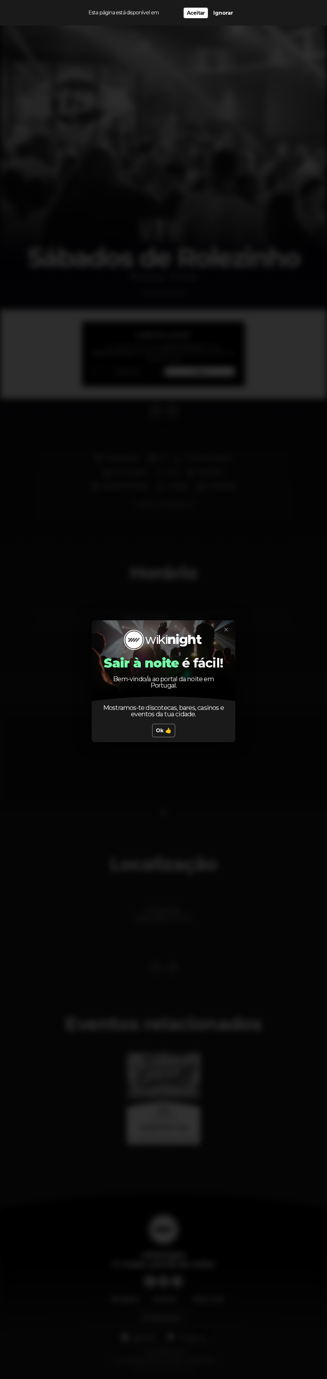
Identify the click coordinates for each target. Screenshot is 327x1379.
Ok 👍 (163, 730)
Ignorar (223, 13)
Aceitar (196, 13)
